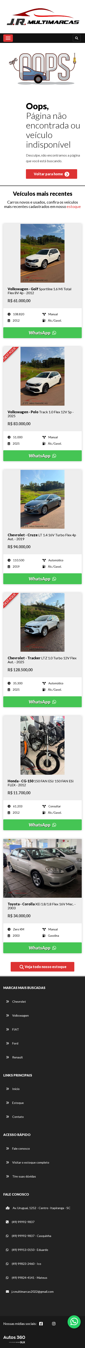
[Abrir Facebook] (44, 1326)
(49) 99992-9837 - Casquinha (31, 1236)
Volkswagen (20, 1015)
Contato (18, 1117)
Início (16, 1089)
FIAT (15, 1029)
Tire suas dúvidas (24, 1176)
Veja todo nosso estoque (45, 967)
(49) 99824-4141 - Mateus (29, 1277)
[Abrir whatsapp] (74, 1321)
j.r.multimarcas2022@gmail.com (33, 1291)
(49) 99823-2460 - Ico (26, 1263)
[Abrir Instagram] (57, 1326)
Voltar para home (49, 174)
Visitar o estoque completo (30, 1162)
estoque (74, 206)
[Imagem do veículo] (42, 253)
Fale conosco (21, 1148)
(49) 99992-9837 (22, 1222)
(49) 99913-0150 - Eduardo (29, 1250)
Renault (17, 1057)
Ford (15, 1043)
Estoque (18, 1103)
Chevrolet (19, 1001)
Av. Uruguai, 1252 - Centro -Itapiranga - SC (41, 1208)
